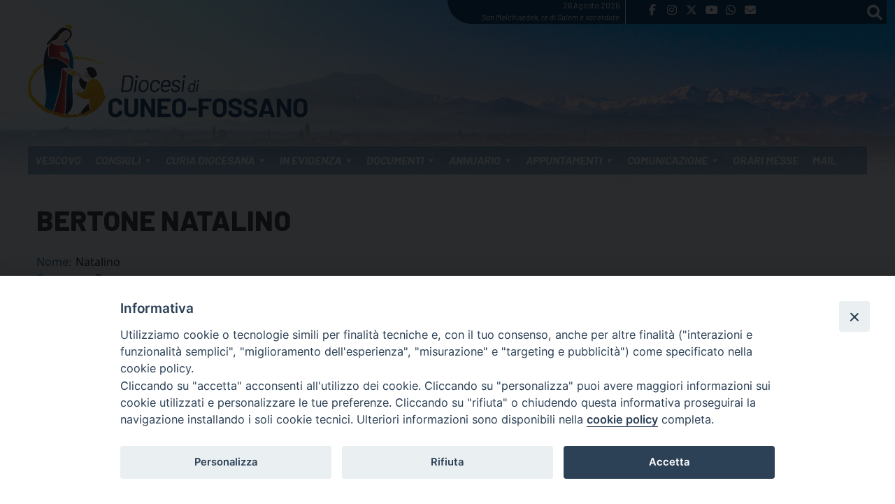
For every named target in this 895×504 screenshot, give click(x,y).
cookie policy (622, 419)
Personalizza (225, 462)
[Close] (854, 316)
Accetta (669, 462)
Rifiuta (447, 462)
